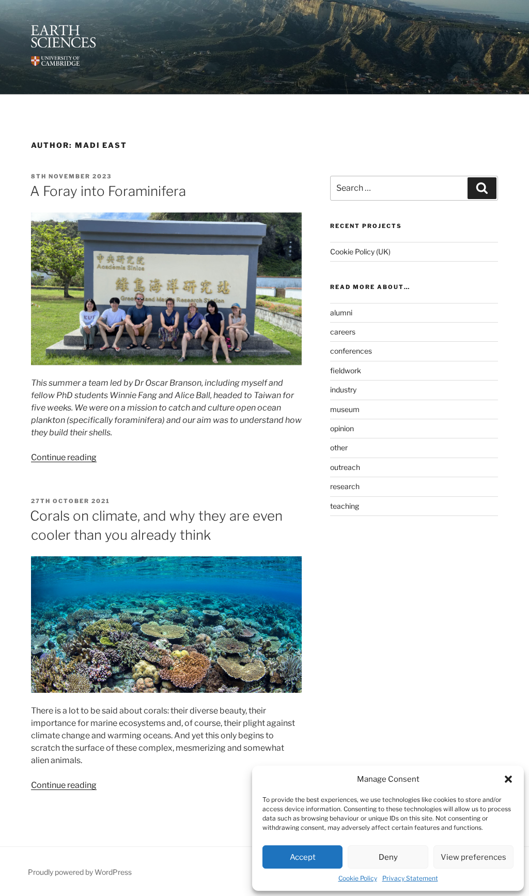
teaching (344, 506)
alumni (341, 312)
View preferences (473, 857)
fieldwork (345, 370)
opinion (342, 428)
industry (343, 389)
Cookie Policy (357, 878)
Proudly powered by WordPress (80, 872)
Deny (388, 857)
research (345, 486)
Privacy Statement (410, 878)
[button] (508, 779)
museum (345, 409)
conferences (351, 350)
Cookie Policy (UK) (360, 251)
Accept (303, 857)
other (339, 447)
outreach (345, 467)
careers (342, 331)
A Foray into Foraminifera (108, 191)
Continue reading (64, 457)
